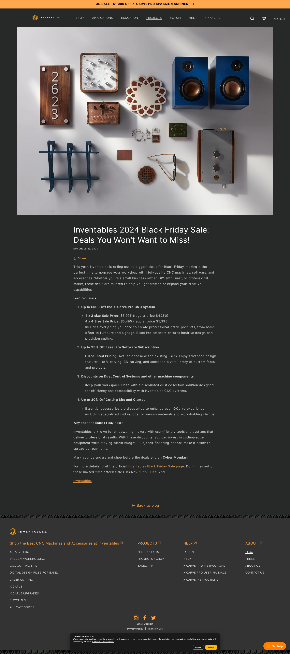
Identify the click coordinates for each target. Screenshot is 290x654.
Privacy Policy (135, 629)
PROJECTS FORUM (151, 559)
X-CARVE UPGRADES (24, 593)
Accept (211, 647)
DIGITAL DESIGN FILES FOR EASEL (34, 572)
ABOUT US (252, 565)
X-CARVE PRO (19, 552)
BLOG (249, 552)
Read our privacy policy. (103, 642)
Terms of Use (155, 629)
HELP (187, 559)
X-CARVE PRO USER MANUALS (204, 572)
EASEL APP (145, 565)
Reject (198, 647)
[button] (80, 18)
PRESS (250, 559)
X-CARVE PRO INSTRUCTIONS (204, 565)
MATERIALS (18, 600)
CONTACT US (254, 572)
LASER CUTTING (21, 579)
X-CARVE (16, 586)
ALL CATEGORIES (22, 607)
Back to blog (148, 505)
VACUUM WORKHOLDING (27, 559)
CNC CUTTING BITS (23, 565)
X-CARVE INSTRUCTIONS (200, 579)
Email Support (145, 624)
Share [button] (82, 258)
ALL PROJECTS (148, 552)
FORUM (188, 552)
